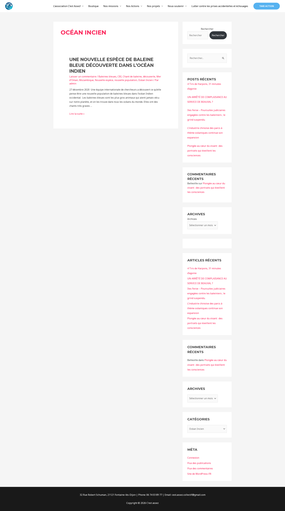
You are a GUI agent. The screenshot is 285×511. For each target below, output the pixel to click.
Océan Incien (145, 80)
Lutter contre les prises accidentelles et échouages (219, 6)
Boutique (93, 6)
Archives (192, 219)
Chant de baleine (132, 76)
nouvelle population (125, 80)
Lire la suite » (76, 113)
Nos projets (153, 6)
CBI (120, 76)
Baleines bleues (107, 76)
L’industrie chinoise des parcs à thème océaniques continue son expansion (205, 132)
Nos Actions (132, 6)
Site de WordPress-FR (199, 473)
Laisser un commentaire (82, 76)
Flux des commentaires (200, 468)
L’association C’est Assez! (67, 6)
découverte (149, 76)
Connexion (193, 457)
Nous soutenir (176, 6)
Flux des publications (199, 463)
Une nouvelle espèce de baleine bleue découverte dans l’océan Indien (111, 65)
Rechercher (207, 29)
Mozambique (86, 80)
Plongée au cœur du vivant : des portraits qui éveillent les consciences (205, 150)
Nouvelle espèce (104, 80)
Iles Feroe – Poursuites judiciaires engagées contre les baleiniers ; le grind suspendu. (206, 115)
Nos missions (110, 6)
